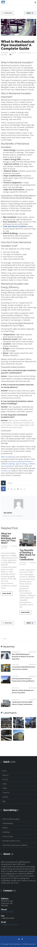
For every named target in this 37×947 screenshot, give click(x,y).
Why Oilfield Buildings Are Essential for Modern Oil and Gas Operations (23, 657)
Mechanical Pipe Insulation (11, 819)
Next (29, 13)
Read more (6, 593)
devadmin (5, 53)
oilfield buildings (8, 463)
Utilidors (5, 828)
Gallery (5, 788)
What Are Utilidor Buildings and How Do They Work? (8, 538)
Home (4, 771)
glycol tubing (21, 463)
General (13, 53)
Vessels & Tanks (8, 836)
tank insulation (7, 466)
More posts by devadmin (13, 516)
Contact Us (6, 792)
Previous (8, 13)
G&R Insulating (7, 456)
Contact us (5, 470)
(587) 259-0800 (7, 912)
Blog (4, 801)
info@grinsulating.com (10, 924)
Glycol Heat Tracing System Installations (15, 845)
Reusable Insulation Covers (11, 841)
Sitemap (5, 797)
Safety (5, 784)
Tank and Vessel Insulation (15, 226)
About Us (6, 775)
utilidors (31, 463)
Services (5, 779)
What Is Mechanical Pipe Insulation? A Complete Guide (17, 44)
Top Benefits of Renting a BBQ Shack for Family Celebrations (27, 555)
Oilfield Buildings (8, 823)
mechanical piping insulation (20, 461)
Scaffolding (6, 832)
